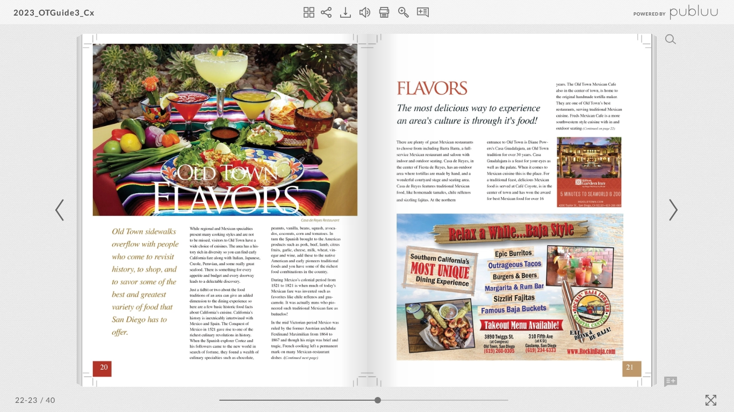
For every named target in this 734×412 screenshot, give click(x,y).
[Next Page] (671, 210)
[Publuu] (667, 12)
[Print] (384, 12)
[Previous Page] (61, 210)
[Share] (326, 12)
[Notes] (422, 12)
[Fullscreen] (710, 400)
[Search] (671, 39)
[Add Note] (671, 382)
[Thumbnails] (308, 12)
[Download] (345, 12)
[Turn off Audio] (364, 12)
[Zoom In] (403, 12)
